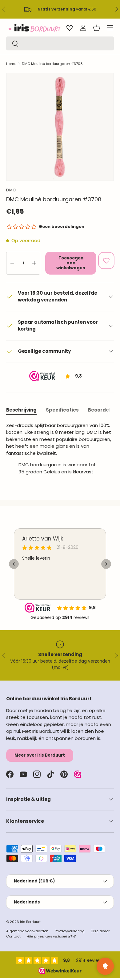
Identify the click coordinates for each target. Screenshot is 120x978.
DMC (11, 190)
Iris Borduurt (30, 921)
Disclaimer (100, 931)
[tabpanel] (60, 451)
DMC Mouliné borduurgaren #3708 (52, 63)
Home (11, 63)
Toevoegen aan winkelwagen (70, 263)
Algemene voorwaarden (27, 931)
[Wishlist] (69, 28)
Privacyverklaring (70, 931)
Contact (13, 936)
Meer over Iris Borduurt (39, 755)
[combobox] (60, 43)
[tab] (21, 410)
